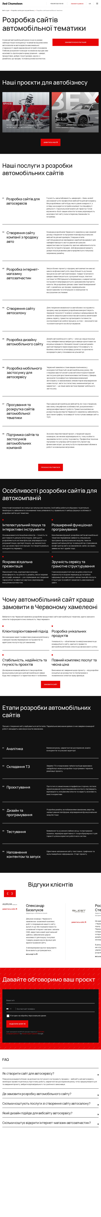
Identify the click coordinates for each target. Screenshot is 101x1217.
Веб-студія (5, 10)
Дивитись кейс (8, 909)
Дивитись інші (50, 142)
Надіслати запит (16, 1024)
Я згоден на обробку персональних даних (28, 1015)
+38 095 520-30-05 (56, 4)
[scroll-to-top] (83, 1209)
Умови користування (29, 1034)
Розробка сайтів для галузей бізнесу (23, 10)
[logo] (12, 3)
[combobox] (11, 1009)
